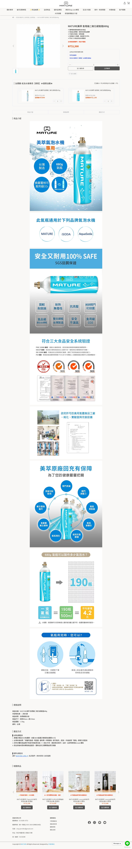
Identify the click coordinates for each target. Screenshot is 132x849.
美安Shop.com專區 (72, 10)
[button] (63, 46)
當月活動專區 (21, 10)
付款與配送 (53, 821)
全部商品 (47, 10)
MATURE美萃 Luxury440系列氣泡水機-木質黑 (105, 800)
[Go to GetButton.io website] (127, 847)
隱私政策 (52, 830)
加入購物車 (80, 68)
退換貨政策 (53, 824)
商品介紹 (30, 112)
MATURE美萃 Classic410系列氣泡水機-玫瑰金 (27, 800)
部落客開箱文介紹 (71, 13)
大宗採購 (58, 13)
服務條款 (52, 827)
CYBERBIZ (51, 844)
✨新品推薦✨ (35, 10)
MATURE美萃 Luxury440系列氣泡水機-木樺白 (79, 800)
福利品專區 (58, 10)
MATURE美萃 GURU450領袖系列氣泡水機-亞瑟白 (53, 800)
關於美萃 (10, 10)
